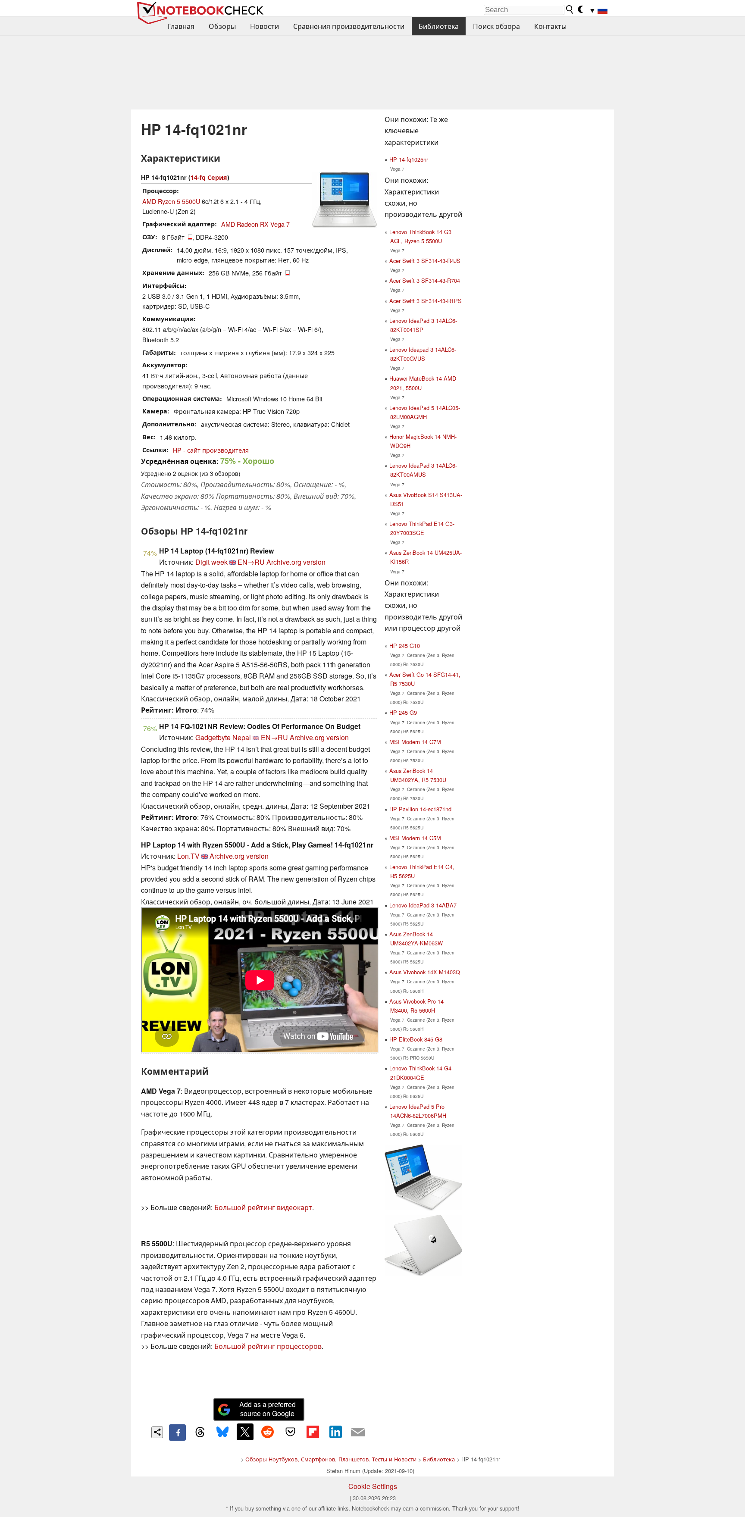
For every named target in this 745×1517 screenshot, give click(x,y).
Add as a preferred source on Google (267, 1408)
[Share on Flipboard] (312, 1431)
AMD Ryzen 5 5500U (171, 201)
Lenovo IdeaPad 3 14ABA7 (423, 905)
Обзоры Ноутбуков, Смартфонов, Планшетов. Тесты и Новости (330, 1459)
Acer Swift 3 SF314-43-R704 (424, 280)
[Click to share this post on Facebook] (177, 1432)
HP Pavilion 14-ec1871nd (420, 809)
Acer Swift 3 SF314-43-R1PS (425, 301)
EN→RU (251, 562)
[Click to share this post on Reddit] (268, 1431)
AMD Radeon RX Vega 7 (255, 223)
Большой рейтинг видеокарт (263, 1207)
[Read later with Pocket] (290, 1431)
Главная (181, 26)
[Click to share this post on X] (245, 1431)
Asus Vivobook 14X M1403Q (424, 972)
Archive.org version (296, 562)
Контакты (550, 26)
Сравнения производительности (348, 26)
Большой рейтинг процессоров (268, 1346)
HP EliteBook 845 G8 (415, 1039)
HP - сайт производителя (211, 449)
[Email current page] (358, 1432)
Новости (264, 26)
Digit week (211, 562)
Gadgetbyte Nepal (223, 737)
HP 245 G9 (403, 712)
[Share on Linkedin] (335, 1431)
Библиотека (439, 26)
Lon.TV (188, 856)
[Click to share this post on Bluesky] (222, 1432)
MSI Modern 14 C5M (415, 838)
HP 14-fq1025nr (408, 159)
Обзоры (222, 26)
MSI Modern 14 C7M (415, 742)
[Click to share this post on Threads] (200, 1432)
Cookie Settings (372, 1486)
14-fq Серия (209, 177)
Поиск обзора (496, 26)
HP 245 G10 (404, 645)
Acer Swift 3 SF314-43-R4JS (424, 260)
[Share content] (157, 1432)
